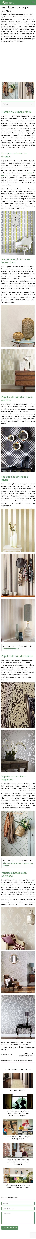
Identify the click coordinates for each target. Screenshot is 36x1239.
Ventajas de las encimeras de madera (26, 1054)
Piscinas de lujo (7, 1055)
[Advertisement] (18, 62)
